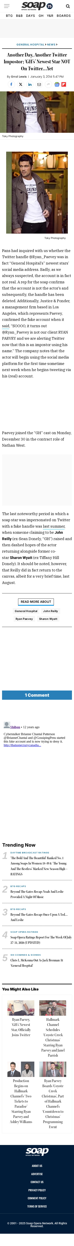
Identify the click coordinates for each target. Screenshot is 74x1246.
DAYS (30, 16)
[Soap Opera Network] (37, 6)
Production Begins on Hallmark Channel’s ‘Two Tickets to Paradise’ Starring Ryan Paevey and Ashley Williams (21, 1101)
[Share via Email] (39, 84)
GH (41, 16)
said (5, 326)
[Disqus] (37, 771)
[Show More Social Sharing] (48, 84)
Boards (64, 16)
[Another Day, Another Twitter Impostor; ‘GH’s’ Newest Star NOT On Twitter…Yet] (37, 112)
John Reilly (50, 611)
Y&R (50, 16)
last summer (54, 526)
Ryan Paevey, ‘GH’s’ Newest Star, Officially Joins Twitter (21, 1027)
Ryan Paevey (24, 618)
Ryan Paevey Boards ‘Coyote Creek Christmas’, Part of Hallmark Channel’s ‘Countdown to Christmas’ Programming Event (53, 1104)
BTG (9, 16)
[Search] (67, 6)
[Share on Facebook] (11, 84)
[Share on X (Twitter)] (20, 84)
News (51, 45)
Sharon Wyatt (48, 618)
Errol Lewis (19, 77)
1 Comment (37, 695)
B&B (19, 16)
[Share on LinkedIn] (30, 84)
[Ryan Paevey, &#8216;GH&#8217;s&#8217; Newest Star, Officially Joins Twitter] (20, 1008)
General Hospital (30, 45)
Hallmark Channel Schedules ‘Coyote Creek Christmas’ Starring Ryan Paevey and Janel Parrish (53, 1038)
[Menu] (6, 6)
